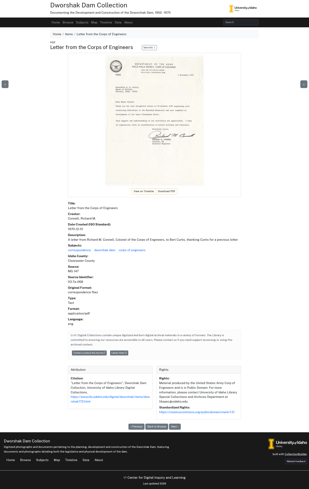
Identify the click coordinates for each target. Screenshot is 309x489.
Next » (175, 426)
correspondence (79, 250)
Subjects (82, 22)
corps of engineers (132, 250)
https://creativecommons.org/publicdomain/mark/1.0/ (197, 412)
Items (69, 34)
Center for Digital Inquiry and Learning (156, 478)
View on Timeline (144, 191)
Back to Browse (156, 426)
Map (94, 22)
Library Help (118, 353)
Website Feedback (296, 461)
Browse (68, 22)
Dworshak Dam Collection (88, 5)
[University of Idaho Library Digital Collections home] (288, 443)
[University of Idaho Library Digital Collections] (243, 8)
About (128, 22)
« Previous (136, 426)
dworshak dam (104, 250)
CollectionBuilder (296, 454)
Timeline (106, 22)
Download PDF (166, 191)
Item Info (148, 47)
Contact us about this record (88, 353)
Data (118, 22)
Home (56, 22)
